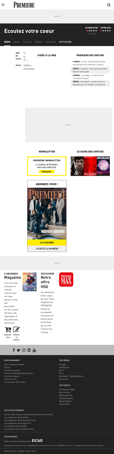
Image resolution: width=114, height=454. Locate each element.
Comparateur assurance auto (15, 445)
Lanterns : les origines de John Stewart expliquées (90, 70)
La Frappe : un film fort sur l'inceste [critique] (88, 76)
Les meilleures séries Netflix (16, 417)
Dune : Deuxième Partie (14, 364)
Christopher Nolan (67, 389)
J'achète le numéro (46, 248)
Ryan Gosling (64, 392)
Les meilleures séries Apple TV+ (18, 423)
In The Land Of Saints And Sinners (18, 373)
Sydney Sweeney (66, 398)
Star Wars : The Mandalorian (71, 376)
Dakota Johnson (66, 395)
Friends (62, 364)
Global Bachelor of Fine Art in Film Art (41, 445)
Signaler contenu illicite (27, 451)
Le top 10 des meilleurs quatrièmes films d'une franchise (28, 414)
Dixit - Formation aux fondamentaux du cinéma (85, 445)
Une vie (7, 367)
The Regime (64, 367)
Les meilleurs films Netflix (15, 426)
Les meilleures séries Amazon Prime (19, 420)
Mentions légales (10, 451)
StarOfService (62, 445)
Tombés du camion (12, 370)
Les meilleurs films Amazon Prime (19, 429)
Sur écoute (63, 379)
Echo (61, 373)
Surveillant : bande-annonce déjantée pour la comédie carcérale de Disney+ (89, 83)
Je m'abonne (47, 242)
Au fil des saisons (11, 376)
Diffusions (65, 42)
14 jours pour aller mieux (14, 382)
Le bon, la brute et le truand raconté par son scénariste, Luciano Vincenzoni (89, 63)
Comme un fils (10, 379)
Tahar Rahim (64, 404)
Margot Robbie (65, 401)
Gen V (61, 370)
